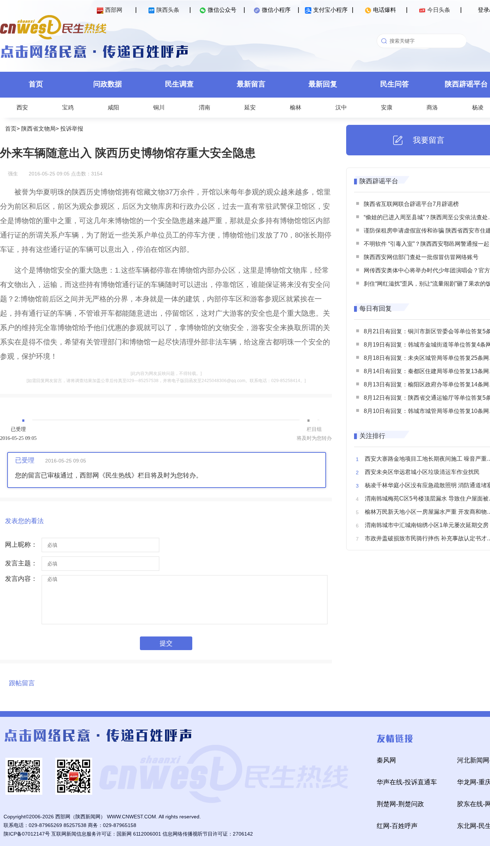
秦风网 (386, 760)
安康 (386, 107)
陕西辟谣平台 (378, 181)
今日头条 (438, 10)
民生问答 (394, 84)
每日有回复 (375, 308)
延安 (250, 107)
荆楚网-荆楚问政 (400, 804)
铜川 (159, 107)
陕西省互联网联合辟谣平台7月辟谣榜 (411, 204)
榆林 (295, 107)
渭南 (204, 107)
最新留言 (251, 84)
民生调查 (179, 84)
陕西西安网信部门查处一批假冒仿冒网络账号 (421, 257)
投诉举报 (71, 129)
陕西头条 (167, 10)
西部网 (113, 10)
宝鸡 (68, 107)
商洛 (432, 107)
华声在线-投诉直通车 (407, 782)
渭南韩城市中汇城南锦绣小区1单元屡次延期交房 (427, 525)
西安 (22, 107)
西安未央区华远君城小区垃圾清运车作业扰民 (422, 472)
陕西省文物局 (38, 129)
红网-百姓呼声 (397, 825)
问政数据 (107, 84)
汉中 (341, 107)
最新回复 (322, 84)
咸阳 (113, 107)
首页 (36, 84)
